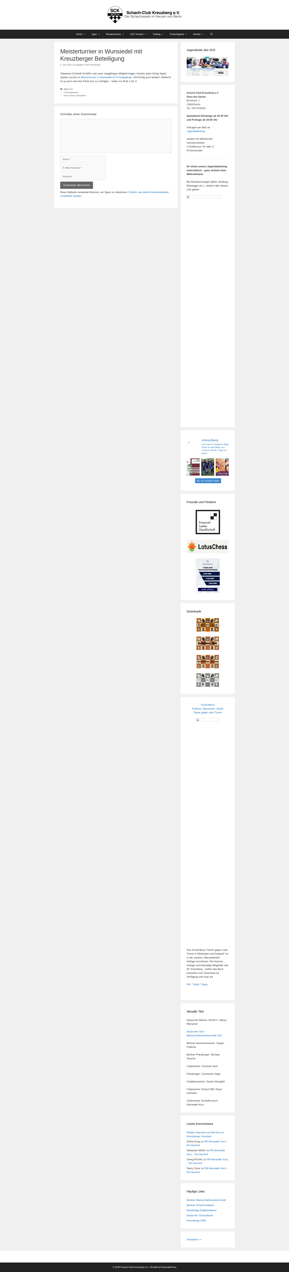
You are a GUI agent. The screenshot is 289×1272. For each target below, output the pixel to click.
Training (156, 34)
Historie (197, 34)
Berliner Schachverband (200, 1205)
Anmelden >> (194, 1239)
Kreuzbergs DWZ (196, 1220)
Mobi (196, 984)
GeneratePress (168, 1267)
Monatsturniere (113, 34)
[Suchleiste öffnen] (211, 34)
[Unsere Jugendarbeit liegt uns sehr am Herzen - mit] (222, 467)
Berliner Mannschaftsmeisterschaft (206, 1200)
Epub (204, 984)
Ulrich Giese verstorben (75, 95)
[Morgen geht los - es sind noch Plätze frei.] (193, 467)
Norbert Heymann (197, 1132)
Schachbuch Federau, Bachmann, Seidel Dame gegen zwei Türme (207, 708)
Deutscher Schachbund (200, 1215)
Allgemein (68, 89)
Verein (79, 34)
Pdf (188, 984)
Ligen (94, 34)
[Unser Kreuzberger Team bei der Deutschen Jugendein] (207, 467)
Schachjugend (177, 34)
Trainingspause (71, 92)
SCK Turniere (136, 34)
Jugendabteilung (196, 131)
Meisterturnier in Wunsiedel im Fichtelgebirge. (106, 77)
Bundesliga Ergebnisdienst (201, 1210)
